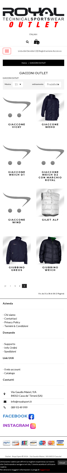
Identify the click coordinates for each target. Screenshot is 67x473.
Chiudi (62, 463)
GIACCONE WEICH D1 (16, 173)
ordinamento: (38, 84)
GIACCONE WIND (16, 221)
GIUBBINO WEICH (50, 268)
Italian (33, 34)
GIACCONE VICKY (16, 125)
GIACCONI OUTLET (38, 63)
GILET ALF (50, 219)
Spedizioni (10, 351)
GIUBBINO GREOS (17, 268)
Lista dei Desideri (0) (28, 51)
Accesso (57, 51)
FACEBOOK (15, 416)
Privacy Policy (12, 322)
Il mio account (12, 369)
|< (5, 286)
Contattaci (10, 318)
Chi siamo (9, 314)
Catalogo (9, 373)
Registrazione (45, 51)
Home (24, 63)
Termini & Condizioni (16, 326)
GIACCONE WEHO (50, 125)
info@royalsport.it (21, 401)
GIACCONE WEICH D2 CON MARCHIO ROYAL (50, 176)
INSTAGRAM (16, 425)
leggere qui (45, 470)
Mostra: (8, 84)
